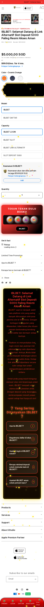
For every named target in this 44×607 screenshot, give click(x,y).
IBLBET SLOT (9, 140)
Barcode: (15, 42)
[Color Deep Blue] (12, 78)
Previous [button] (2, 2)
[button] (3, 8)
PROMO (4, 603)
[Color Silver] (20, 78)
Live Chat (38, 603)
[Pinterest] (10, 283)
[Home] (17, 7)
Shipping (13, 57)
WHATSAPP (30, 603)
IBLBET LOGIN (10, 132)
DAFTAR (21, 603)
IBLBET (7, 110)
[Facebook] (3, 283)
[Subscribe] (35, 579)
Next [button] (42, 2)
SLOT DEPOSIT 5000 (12, 155)
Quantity (5, 189)
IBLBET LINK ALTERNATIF (14, 148)
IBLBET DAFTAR (10, 118)
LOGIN (12, 603)
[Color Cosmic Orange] (4, 78)
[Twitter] (7, 283)
